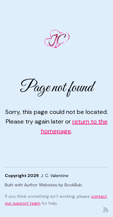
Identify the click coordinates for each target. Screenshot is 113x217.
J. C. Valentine (54, 175)
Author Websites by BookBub (53, 185)
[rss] (105, 209)
